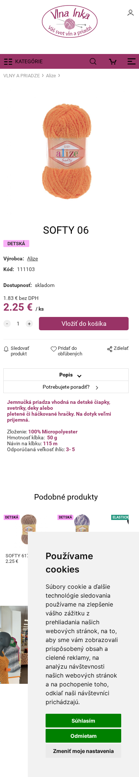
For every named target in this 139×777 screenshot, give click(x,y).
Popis (66, 375)
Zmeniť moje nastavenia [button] (83, 751)
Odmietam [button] (83, 736)
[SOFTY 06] (66, 152)
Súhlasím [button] (83, 720)
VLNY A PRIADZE (21, 75)
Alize (51, 75)
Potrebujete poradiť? (66, 387)
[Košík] (114, 61)
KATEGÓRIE (29, 61)
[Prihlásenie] (130, 15)
